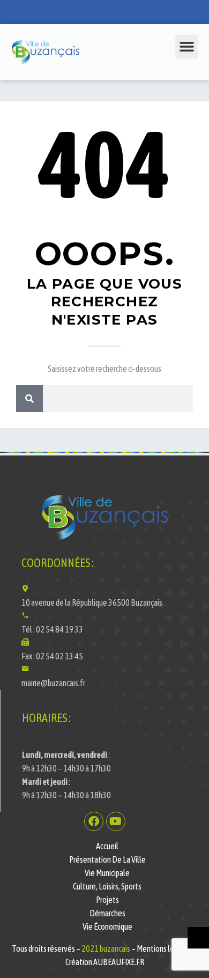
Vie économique (107, 926)
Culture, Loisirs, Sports (107, 886)
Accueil (107, 846)
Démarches (107, 913)
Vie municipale (107, 873)
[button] (187, 46)
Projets (107, 900)
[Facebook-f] (93, 821)
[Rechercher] (29, 398)
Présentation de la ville (107, 859)
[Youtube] (115, 821)
